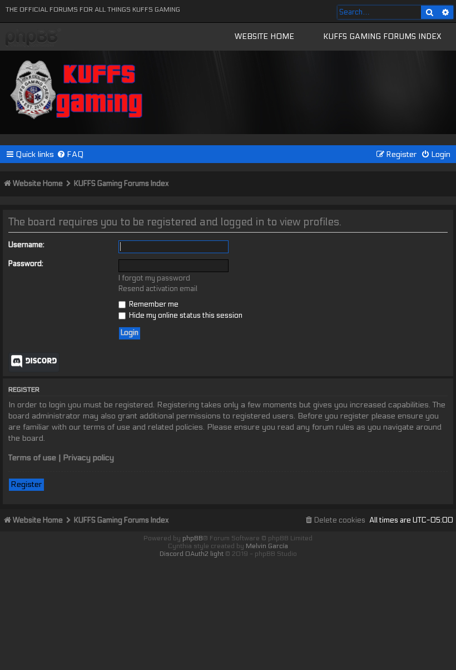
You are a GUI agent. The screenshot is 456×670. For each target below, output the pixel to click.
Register (26, 484)
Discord (33, 362)
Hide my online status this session (184, 315)
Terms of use (32, 457)
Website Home (264, 36)
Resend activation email (157, 288)
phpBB (192, 538)
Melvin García (267, 546)
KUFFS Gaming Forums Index (382, 36)
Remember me (153, 304)
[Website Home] (77, 87)
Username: (26, 244)
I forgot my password (154, 278)
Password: (25, 263)
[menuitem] (70, 154)
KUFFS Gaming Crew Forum (33, 38)
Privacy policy (88, 457)
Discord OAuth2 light (192, 554)
